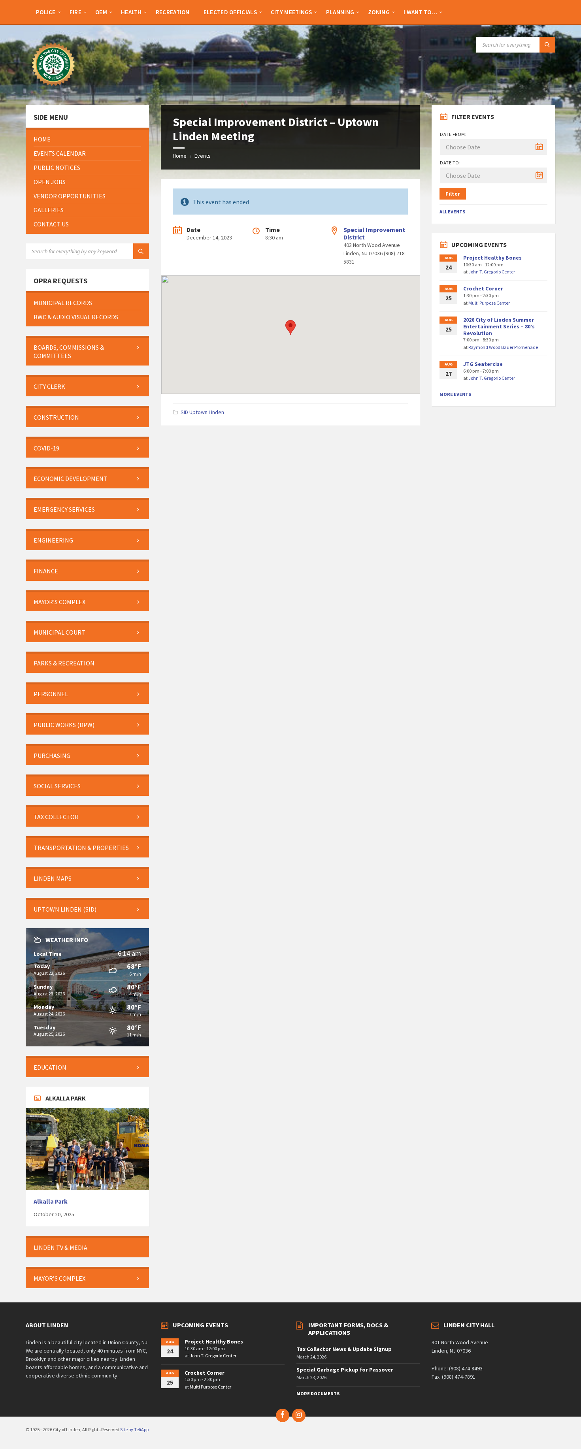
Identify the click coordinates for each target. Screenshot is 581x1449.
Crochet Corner (483, 288)
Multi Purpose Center (489, 303)
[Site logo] (53, 90)
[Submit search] (547, 45)
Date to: (450, 163)
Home (180, 155)
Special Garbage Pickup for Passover (344, 1369)
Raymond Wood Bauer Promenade (503, 347)
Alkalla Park (51, 1201)
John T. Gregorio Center (491, 272)
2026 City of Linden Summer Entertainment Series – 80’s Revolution (499, 326)
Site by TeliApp (134, 1429)
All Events (452, 212)
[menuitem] (46, 12)
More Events (455, 394)
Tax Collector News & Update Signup (344, 1349)
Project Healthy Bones (492, 257)
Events (202, 155)
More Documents (318, 1393)
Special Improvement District (374, 233)
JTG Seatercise (483, 363)
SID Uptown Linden (202, 412)
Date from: (453, 134)
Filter (452, 193)
